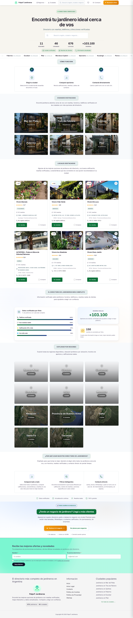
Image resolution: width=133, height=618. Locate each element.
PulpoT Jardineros (37, 594)
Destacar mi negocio (55, 528)
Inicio (68, 583)
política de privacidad (63, 560)
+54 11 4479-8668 (60, 271)
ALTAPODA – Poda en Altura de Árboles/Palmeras (27, 253)
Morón (90, 208)
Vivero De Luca (93, 202)
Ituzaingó (20, 208)
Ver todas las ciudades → (108, 602)
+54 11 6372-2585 (24, 275)
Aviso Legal (70, 586)
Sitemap (69, 598)
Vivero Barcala (21, 202)
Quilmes (55, 259)
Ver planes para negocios (78, 528)
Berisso (55, 208)
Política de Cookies (73, 592)
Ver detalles (21, 225)
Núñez (19, 261)
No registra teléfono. (24, 220)
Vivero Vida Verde (58, 202)
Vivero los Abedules (59, 252)
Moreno (91, 259)
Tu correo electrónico (74, 553)
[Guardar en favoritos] (45, 183)
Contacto (69, 589)
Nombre (15, 553)
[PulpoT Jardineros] (37, 588)
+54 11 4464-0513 (95, 220)
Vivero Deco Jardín (94, 252)
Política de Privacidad (73, 595)
